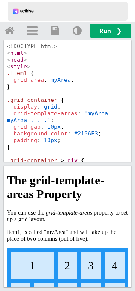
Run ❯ (110, 30)
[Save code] (54, 31)
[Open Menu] (32, 31)
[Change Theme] (77, 31)
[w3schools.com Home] (10, 31)
